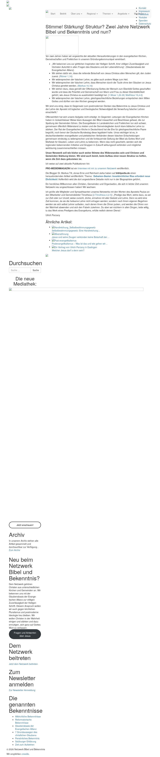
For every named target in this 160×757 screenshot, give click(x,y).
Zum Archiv (14, 550)
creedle (25, 753)
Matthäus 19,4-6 (134, 95)
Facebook (144, 14)
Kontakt (142, 8)
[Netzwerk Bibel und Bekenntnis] (10, 8)
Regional (91, 13)
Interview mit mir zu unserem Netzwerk (97, 168)
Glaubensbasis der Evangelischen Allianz (26, 727)
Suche (36, 270)
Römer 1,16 (66, 76)
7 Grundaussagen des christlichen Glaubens (26, 733)
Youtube (143, 17)
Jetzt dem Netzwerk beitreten (23, 663)
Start (53, 13)
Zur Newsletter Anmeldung (22, 690)
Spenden (143, 20)
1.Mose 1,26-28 (116, 95)
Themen (106, 13)
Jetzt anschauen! (25, 525)
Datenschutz (145, 23)
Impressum (144, 11)
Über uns (76, 13)
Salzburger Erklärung (25, 741)
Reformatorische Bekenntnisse (23, 721)
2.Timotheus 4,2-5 (102, 194)
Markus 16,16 (85, 85)
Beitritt (63, 13)
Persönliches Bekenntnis (27, 738)
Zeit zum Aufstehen (24, 744)
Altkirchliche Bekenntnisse (28, 716)
